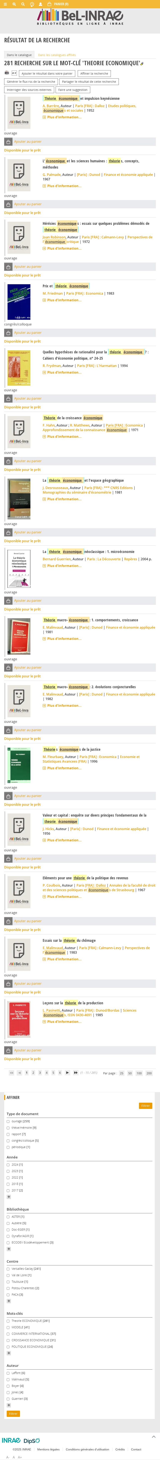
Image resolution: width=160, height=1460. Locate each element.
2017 (15, 1190)
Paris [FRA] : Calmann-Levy (103, 237)
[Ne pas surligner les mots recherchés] (141, 63)
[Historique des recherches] (32, 4)
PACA (15, 1294)
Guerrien (18, 1399)
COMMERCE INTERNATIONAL (31, 1334)
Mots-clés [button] (15, 1313)
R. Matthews (80, 425)
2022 (15, 1177)
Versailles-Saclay (23, 1269)
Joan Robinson (54, 237)
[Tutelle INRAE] (11, 1440)
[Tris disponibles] (14, 73)
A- (7, 1457)
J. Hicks (48, 829)
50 (130, 1073)
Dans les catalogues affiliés (57, 55)
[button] (8, 141)
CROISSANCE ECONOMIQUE (31, 1340)
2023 (15, 1171)
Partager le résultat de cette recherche (89, 82)
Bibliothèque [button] (18, 1209)
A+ (20, 1457)
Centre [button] (12, 1261)
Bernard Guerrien (57, 559)
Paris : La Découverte (104, 559)
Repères (130, 559)
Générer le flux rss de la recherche (31, 82)
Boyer (16, 1386)
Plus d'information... (64, 117)
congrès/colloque (23, 1140)
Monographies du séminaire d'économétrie (77, 492)
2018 (15, 1184)
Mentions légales (48, 1449)
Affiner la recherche (94, 73)
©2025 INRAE (22, 1449)
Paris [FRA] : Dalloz (90, 106)
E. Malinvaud (53, 627)
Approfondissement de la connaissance (85, 430)
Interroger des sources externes (29, 90)
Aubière (17, 1223)
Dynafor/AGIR (21, 1236)
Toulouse (18, 1282)
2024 (15, 1164)
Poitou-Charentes (23, 1288)
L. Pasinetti (51, 1010)
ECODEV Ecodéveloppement (31, 1242)
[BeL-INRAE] (80, 16)
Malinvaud (18, 1379)
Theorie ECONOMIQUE (27, 1321)
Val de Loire (20, 1275)
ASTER (16, 1217)
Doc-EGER (19, 1229)
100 (139, 1073)
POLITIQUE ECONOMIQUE (30, 1347)
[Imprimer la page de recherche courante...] (7, 72)
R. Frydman (52, 365)
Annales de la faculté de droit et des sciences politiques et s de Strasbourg (99, 887)
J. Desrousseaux (55, 487)
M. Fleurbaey (53, 756)
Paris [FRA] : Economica (84, 293)
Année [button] (12, 1157)
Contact (136, 1449)
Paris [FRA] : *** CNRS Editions (108, 487)
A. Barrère (51, 106)
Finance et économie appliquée (128, 174)
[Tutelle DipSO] (32, 1441)
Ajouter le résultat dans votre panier (47, 73)
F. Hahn (49, 425)
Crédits (120, 1449)
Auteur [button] (13, 1365)
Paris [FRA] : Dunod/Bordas (97, 1010)
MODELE (18, 1327)
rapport (17, 1134)
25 (121, 1073)
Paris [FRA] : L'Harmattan (97, 365)
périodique (19, 1147)
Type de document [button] (23, 1113)
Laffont (16, 1373)
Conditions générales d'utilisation (87, 1449)
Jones (16, 1392)
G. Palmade (52, 174)
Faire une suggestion (73, 90)
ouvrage (17, 1121)
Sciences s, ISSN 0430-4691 (90, 1012)
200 (149, 1073)
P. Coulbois (51, 885)
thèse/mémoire (22, 1128)
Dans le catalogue (19, 55)
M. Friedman (53, 293)
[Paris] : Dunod (88, 174)
